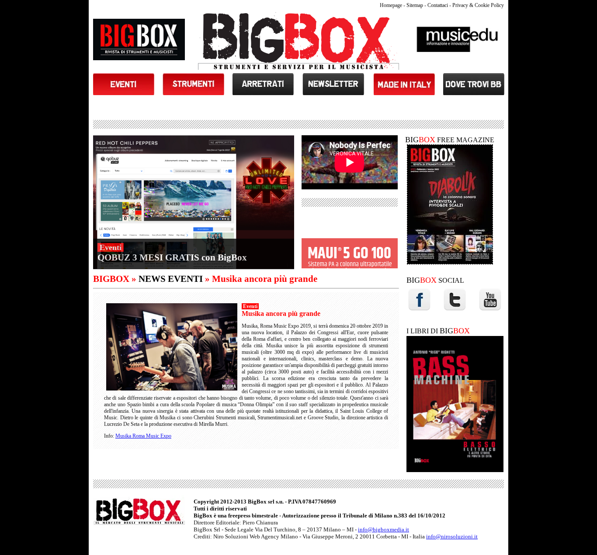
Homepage (391, 5)
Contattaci (437, 5)
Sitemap (414, 5)
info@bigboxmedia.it (383, 529)
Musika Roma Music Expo (143, 436)
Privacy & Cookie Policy (478, 5)
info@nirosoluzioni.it (452, 536)
